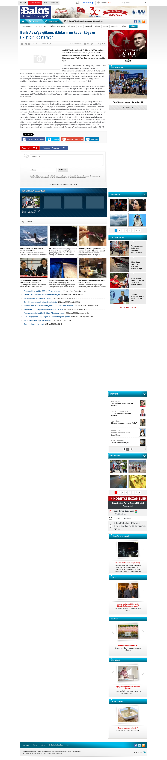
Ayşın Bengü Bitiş (119, 440)
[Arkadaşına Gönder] (88, 44)
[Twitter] (26, 44)
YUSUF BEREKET (120, 401)
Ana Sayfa (23, 3)
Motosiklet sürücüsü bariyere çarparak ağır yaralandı (136, 265)
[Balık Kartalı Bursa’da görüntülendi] (137, 220)
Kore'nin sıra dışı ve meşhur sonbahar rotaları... (128, 648)
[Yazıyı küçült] (97, 44)
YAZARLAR (114, 394)
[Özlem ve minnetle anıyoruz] (137, 205)
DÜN (121, 307)
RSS (68, 745)
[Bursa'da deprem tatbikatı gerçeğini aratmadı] (118, 205)
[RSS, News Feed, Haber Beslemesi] (143, 21)
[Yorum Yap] (85, 44)
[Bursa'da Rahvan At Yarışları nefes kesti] (137, 466)
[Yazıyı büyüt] (103, 44)
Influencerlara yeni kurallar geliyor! (38, 298)
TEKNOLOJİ (115, 660)
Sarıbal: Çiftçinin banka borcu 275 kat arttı (137, 297)
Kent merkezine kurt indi (34, 324)
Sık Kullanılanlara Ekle (56, 745)
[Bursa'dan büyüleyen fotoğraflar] (118, 220)
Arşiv (45, 3)
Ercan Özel (120, 421)
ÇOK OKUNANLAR (117, 237)
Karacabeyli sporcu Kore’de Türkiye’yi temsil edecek (137, 281)
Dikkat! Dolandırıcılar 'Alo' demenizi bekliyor (42, 295)
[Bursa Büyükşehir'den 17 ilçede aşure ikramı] (118, 466)
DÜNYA (114, 578)
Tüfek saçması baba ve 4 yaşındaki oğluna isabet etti (137, 249)
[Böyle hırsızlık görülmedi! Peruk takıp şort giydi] (137, 481)
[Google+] (29, 44)
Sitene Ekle (54, 3)
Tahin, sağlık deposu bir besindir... (128, 729)
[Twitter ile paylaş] (139, 21)
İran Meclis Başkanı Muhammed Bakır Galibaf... (128, 607)
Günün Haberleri (35, 3)
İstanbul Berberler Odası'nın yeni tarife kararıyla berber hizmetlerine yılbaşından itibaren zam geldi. (92, 252)
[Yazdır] (92, 44)
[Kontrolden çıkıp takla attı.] (118, 481)
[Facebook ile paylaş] (135, 21)
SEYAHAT (114, 619)
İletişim (43, 745)
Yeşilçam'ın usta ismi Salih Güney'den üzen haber (44, 313)
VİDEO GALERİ (115, 456)
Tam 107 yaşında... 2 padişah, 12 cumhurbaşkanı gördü (47, 317)
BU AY (134, 307)
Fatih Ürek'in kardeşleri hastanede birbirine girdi (43, 309)
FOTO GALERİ (115, 194)
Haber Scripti (137, 752)
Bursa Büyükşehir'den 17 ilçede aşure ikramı (31, 212)
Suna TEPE (124, 431)
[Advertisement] (158, 46)
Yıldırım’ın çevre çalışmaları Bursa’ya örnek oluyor (89, 21)
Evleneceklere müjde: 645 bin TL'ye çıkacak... (42, 291)
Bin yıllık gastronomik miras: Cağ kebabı (40, 302)
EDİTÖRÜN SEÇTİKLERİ (120, 536)
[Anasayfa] (23, 21)
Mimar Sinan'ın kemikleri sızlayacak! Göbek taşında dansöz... (49, 306)
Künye (35, 745)
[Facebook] (22, 44)
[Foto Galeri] (35, 21)
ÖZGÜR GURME (117, 701)
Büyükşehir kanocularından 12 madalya (128, 103)
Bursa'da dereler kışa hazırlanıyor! (38, 320)
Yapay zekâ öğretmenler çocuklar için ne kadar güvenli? (128, 690)
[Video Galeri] (52, 21)
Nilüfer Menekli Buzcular (121, 412)
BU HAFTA (127, 307)
